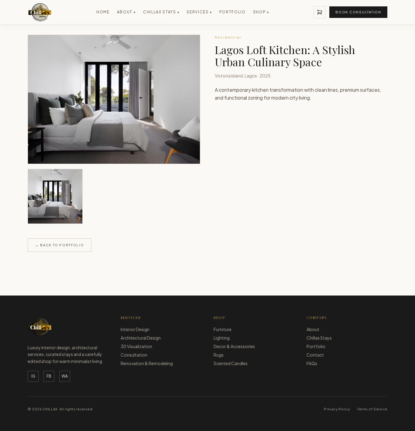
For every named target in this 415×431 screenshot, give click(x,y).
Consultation (134, 354)
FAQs (312, 363)
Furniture (223, 329)
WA (65, 376)
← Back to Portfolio (59, 245)
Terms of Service (372, 409)
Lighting (222, 337)
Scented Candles (231, 363)
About (126, 12)
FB (48, 376)
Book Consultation (358, 12)
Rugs (219, 354)
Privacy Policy (337, 409)
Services (199, 12)
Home (103, 12)
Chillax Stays (161, 12)
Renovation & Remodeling (147, 363)
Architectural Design (141, 337)
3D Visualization (136, 346)
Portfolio (232, 12)
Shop (261, 12)
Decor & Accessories (234, 346)
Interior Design (135, 329)
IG (33, 376)
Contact (315, 354)
